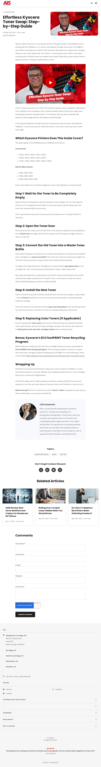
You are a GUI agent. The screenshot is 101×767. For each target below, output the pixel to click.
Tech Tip (63, 454)
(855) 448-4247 (25, 676)
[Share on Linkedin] (47, 470)
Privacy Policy (54, 762)
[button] (97, 502)
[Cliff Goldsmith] (28, 411)
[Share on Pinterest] (60, 470)
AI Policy (45, 762)
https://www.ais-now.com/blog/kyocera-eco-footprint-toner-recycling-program (55, 356)
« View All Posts (9, 12)
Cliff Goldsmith (10, 35)
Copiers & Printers (41, 454)
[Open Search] (91, 3)
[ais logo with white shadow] (21, 3)
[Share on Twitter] (53, 470)
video (54, 454)
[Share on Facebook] (41, 470)
